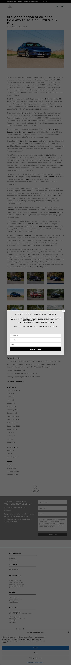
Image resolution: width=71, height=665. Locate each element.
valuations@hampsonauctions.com (30, 322)
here (52, 322)
